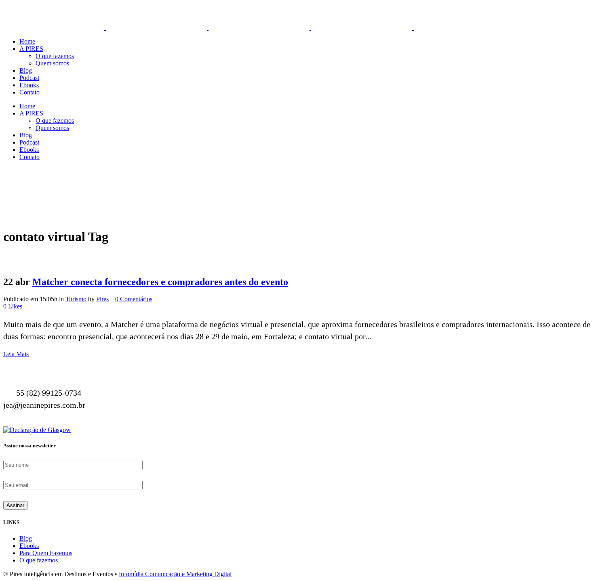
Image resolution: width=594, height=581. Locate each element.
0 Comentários (133, 299)
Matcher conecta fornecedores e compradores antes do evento (160, 282)
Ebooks (29, 545)
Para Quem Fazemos (45, 553)
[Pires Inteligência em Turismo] (53, 374)
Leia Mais (16, 353)
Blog (25, 538)
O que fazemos (38, 560)
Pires (102, 299)
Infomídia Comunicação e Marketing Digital (175, 574)
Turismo (75, 299)
